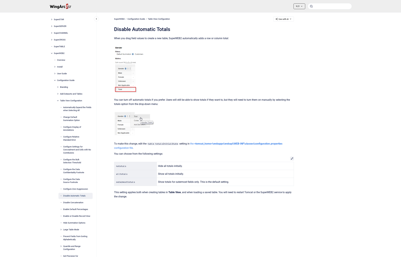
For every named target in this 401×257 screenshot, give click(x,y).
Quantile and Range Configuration (72, 248)
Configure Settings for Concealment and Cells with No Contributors (77, 149)
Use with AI (284, 19)
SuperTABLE (59, 46)
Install (60, 67)
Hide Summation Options (74, 223)
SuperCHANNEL (61, 33)
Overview (61, 60)
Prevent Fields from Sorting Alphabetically (75, 238)
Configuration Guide (66, 80)
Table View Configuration (71, 100)
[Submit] (311, 6)
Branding (64, 87)
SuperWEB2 (59, 53)
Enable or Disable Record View (76, 216)
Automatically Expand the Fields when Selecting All (77, 109)
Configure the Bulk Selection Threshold (72, 161)
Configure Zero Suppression (75, 189)
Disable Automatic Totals (74, 196)
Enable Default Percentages (75, 209)
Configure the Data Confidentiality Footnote (73, 171)
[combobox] (330, 6)
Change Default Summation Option (71, 118)
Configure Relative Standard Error (71, 138)
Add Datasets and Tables (71, 94)
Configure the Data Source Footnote (71, 181)
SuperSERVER (60, 26)
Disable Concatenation (73, 202)
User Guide (62, 73)
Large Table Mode (71, 229)
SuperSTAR (59, 19)
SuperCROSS (60, 40)
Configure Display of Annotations (72, 128)
